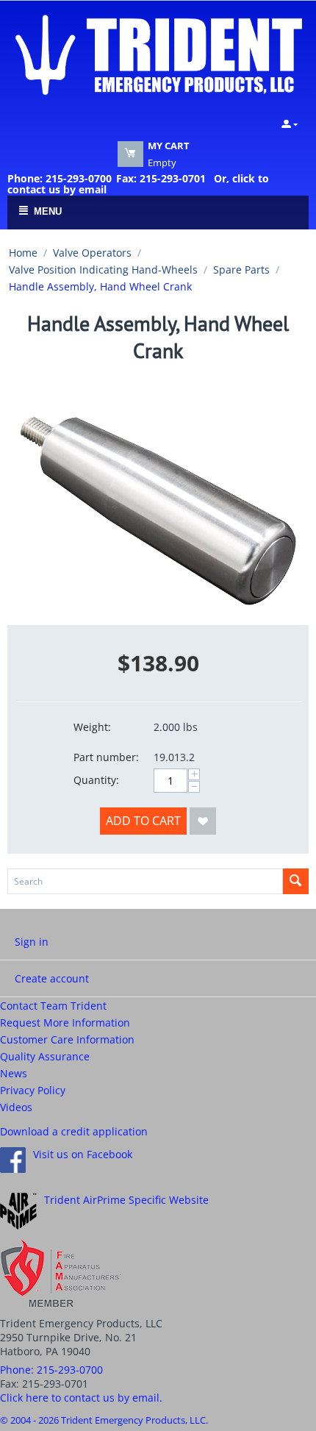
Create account (52, 978)
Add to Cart (143, 821)
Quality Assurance (45, 1056)
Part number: (106, 757)
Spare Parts (241, 269)
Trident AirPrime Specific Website (126, 1200)
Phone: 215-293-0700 (59, 178)
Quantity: (96, 780)
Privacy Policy (32, 1090)
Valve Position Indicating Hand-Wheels (103, 269)
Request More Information (65, 1022)
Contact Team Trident (53, 1006)
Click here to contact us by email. (81, 1398)
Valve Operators (92, 253)
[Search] (296, 881)
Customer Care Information (67, 1039)
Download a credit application (74, 1131)
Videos (16, 1107)
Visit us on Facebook (82, 1154)
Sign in (32, 942)
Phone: (51, 1370)
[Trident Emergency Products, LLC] (158, 53)
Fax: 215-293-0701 (161, 178)
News (13, 1073)
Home (23, 253)
